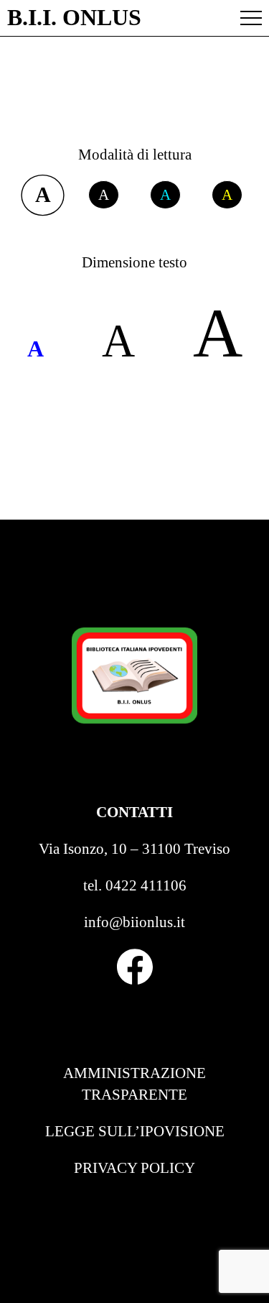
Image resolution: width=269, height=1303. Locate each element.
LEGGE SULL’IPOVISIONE (135, 1131)
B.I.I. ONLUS (74, 18)
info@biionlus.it (134, 922)
